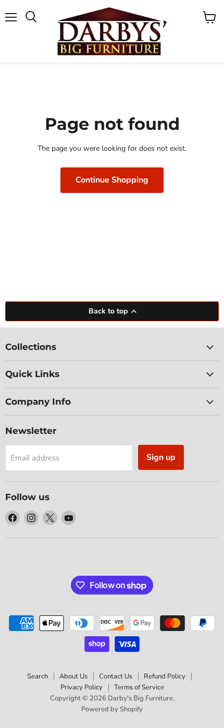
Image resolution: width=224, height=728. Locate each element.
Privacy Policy (81, 687)
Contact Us (115, 676)
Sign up (161, 457)
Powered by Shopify (112, 709)
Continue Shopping (112, 180)
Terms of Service (139, 687)
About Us (73, 676)
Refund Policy (164, 676)
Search (37, 676)
